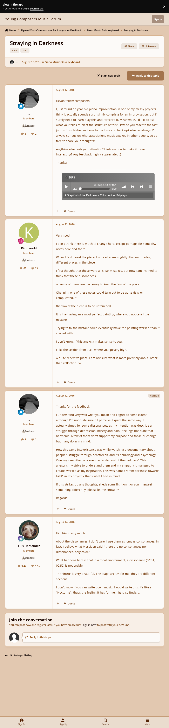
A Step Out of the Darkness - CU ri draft (96, 195)
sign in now (89, 625)
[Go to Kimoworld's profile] (29, 233)
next (141, 186)
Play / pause (66, 186)
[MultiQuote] (57, 211)
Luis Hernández (29, 546)
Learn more (7, 6)
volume (123, 186)
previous (132, 186)
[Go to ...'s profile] (12, 62)
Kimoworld (29, 248)
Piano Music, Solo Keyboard (62, 62)
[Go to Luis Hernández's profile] (29, 530)
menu (150, 186)
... (17, 62)
